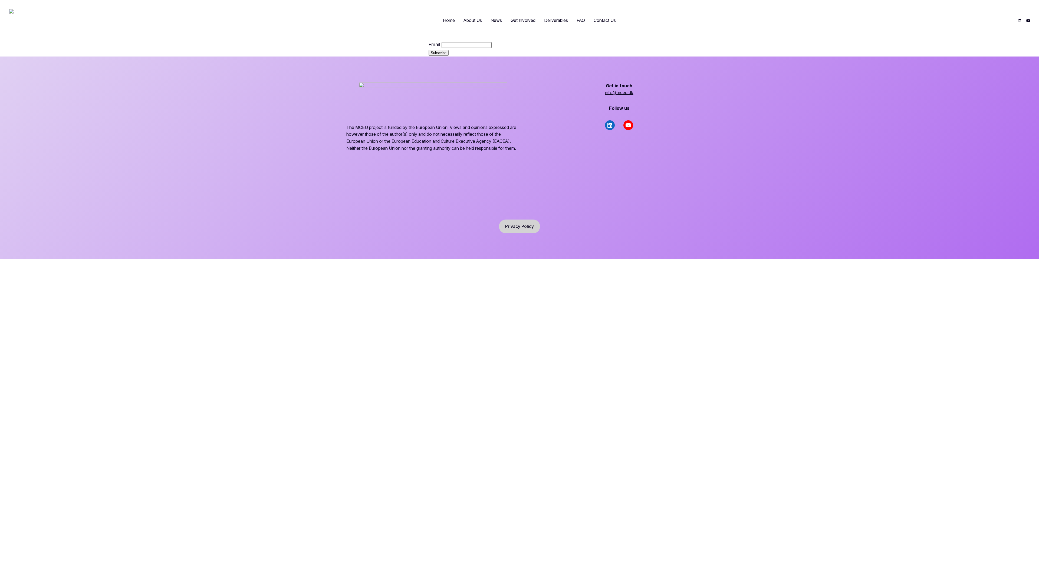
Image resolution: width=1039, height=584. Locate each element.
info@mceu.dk (619, 92)
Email (434, 44)
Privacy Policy (519, 226)
